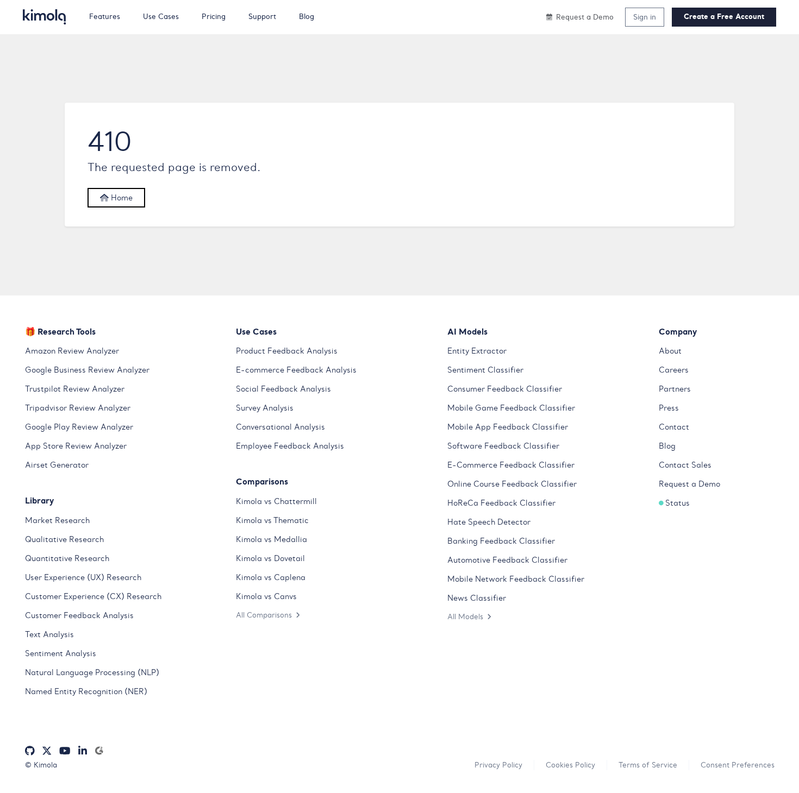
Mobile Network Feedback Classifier (515, 579)
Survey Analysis (265, 408)
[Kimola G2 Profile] (99, 751)
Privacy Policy (498, 764)
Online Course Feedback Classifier (512, 484)
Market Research (57, 520)
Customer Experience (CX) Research (93, 596)
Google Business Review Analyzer (87, 370)
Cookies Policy (570, 764)
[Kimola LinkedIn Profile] (82, 751)
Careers (674, 370)
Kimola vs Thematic (272, 520)
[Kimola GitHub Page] (30, 751)
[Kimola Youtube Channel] (64, 751)
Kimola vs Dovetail (270, 558)
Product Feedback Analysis (287, 351)
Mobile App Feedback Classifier (507, 427)
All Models (465, 616)
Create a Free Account (724, 16)
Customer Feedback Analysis (79, 615)
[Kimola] (44, 16)
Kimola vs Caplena (270, 577)
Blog (667, 446)
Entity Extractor (477, 351)
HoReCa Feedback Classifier (501, 503)
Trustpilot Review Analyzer (74, 389)
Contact (674, 427)
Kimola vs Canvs (266, 596)
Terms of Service (648, 764)
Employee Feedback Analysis (290, 446)
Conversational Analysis (280, 427)
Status (677, 503)
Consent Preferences (738, 764)
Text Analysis (49, 634)
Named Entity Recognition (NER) (86, 691)
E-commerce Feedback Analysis (296, 370)
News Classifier (476, 598)
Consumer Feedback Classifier (504, 389)
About (670, 351)
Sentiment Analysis (60, 653)
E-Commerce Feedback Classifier (511, 465)
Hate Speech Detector (488, 522)
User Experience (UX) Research (83, 577)
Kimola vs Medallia (271, 539)
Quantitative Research (67, 558)
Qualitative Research (64, 539)
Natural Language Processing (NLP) (92, 672)
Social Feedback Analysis (283, 389)
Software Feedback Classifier (503, 446)
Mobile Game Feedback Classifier (511, 408)
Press (669, 408)
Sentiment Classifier (485, 370)
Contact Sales (685, 465)
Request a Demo (689, 484)
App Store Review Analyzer (76, 446)
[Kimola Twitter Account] (47, 751)
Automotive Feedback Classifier (507, 560)
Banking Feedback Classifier (501, 541)
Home (121, 198)
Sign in (644, 16)
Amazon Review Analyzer (72, 351)
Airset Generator (57, 465)
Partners (675, 389)
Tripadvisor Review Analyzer (77, 408)
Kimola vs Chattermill (276, 501)
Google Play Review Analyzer (79, 427)
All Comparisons (264, 615)
